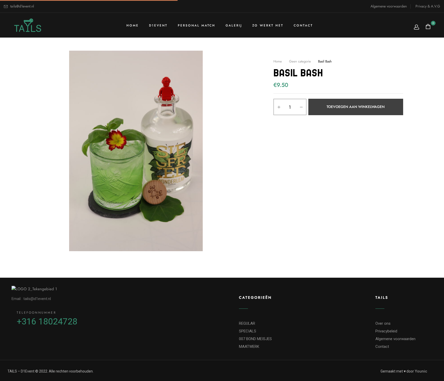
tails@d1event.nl (22, 6)
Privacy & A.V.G (427, 6)
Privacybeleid (386, 331)
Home (277, 61)
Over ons (383, 323)
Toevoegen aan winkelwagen (356, 106)
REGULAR (247, 323)
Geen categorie (300, 61)
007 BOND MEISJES (255, 339)
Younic (421, 371)
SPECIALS (247, 331)
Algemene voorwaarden (389, 6)
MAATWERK (249, 346)
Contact (382, 346)
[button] (428, 27)
